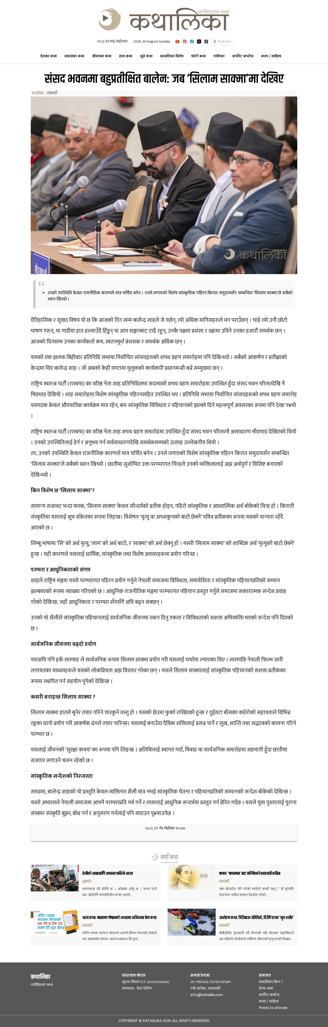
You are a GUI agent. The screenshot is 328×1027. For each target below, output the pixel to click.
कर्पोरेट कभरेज (243, 56)
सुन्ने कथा (147, 56)
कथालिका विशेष (172, 56)
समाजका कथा (75, 56)
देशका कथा (49, 56)
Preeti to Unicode (273, 1008)
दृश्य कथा (126, 56)
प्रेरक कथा (266, 988)
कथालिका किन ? (271, 982)
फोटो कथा (199, 56)
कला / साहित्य (272, 56)
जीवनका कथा (102, 56)
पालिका (219, 56)
